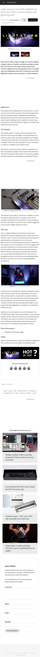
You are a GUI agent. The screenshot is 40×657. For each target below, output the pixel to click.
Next (37, 54)
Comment (9, 587)
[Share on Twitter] (35, 384)
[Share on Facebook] (28, 384)
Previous (2, 54)
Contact (32, 653)
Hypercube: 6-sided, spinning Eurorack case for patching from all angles (19, 548)
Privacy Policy (17, 653)
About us (8, 653)
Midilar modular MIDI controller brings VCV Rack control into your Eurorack (19, 457)
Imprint (25, 653)
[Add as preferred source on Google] (33, 19)
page (21, 332)
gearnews (11, 2)
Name (7, 604)
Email (7, 613)
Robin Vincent (14, 20)
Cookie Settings (20, 655)
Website (8, 622)
